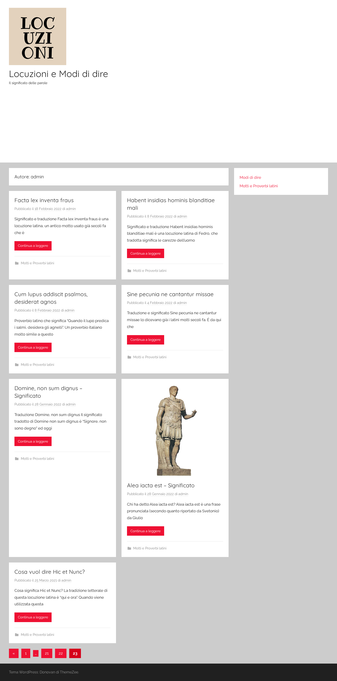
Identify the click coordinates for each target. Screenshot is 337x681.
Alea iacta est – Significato (161, 485)
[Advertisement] (168, 128)
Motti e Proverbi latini (37, 263)
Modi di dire (250, 177)
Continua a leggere (33, 246)
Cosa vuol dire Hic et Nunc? (49, 571)
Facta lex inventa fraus (44, 200)
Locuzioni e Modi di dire (58, 73)
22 (61, 653)
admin (71, 209)
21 (47, 653)
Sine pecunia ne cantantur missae (170, 294)
